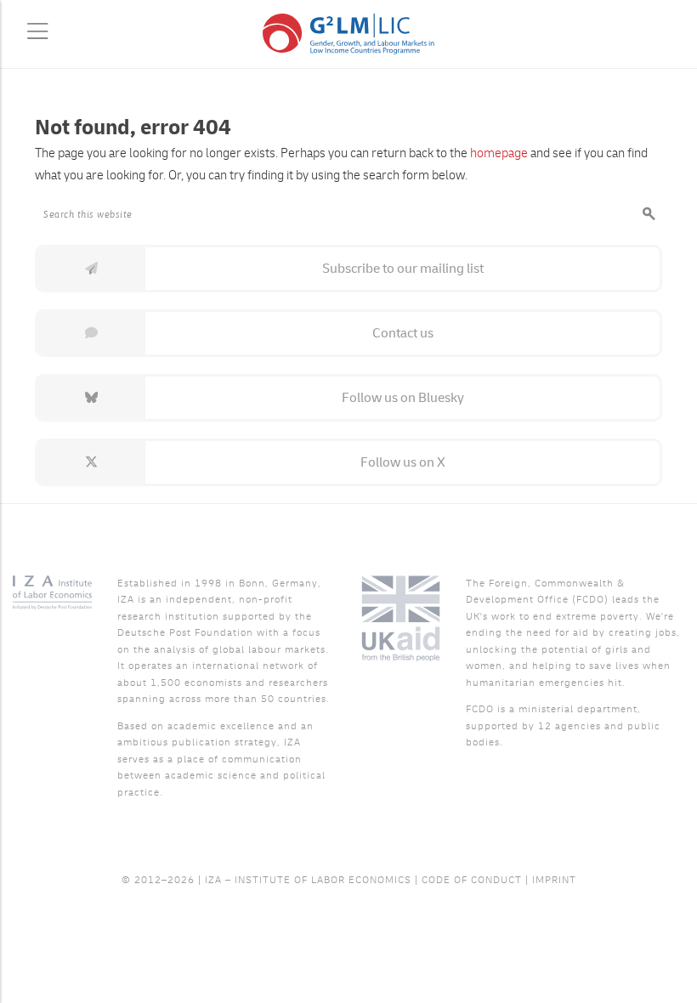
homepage (499, 153)
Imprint (554, 880)
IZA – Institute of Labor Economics (308, 880)
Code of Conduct (472, 880)
